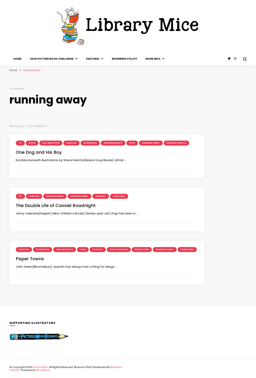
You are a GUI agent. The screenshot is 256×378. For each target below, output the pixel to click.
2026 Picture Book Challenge (52, 58)
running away (151, 143)
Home (17, 58)
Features (92, 58)
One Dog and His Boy (39, 152)
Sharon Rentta (176, 143)
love (83, 249)
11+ (20, 196)
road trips (142, 249)
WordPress (43, 370)
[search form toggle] (245, 59)
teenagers (187, 249)
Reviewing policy (124, 58)
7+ (20, 143)
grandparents (113, 143)
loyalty (98, 249)
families (71, 143)
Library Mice (40, 367)
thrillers (119, 196)
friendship (90, 143)
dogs (32, 143)
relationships (119, 249)
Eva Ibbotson (50, 143)
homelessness (55, 196)
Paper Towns (30, 259)
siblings (100, 196)
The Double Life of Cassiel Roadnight (56, 205)
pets (132, 143)
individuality (64, 249)
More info (153, 58)
